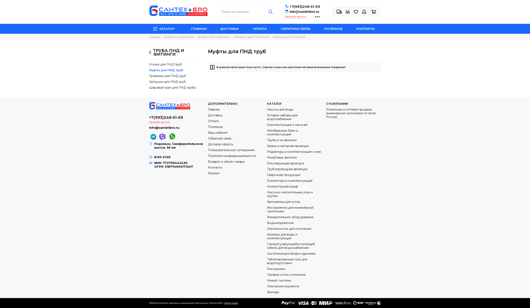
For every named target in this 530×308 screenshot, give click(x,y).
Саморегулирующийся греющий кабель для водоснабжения (291, 246)
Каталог (167, 29)
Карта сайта (231, 303)
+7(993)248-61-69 (305, 7)
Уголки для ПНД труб (165, 64)
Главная (199, 29)
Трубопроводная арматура (287, 169)
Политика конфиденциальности (232, 156)
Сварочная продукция (283, 175)
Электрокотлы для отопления (289, 229)
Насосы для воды (280, 109)
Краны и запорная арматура (288, 146)
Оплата (260, 29)
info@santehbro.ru (304, 11)
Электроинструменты (283, 286)
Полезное (333, 29)
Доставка (229, 29)
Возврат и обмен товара (226, 162)
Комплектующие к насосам (287, 125)
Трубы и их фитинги (282, 140)
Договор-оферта (220, 144)
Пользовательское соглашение (231, 150)
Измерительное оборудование (290, 217)
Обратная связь (296, 29)
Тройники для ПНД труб (167, 76)
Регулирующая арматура (285, 163)
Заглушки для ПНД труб (167, 82)
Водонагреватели (280, 223)
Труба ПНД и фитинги (168, 52)
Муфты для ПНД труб (166, 70)
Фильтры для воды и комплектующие (282, 236)
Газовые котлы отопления (286, 275)
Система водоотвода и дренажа (291, 253)
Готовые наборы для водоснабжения (282, 117)
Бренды (273, 292)
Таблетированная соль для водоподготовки (287, 261)
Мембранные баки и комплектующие (282, 132)
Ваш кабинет (218, 133)
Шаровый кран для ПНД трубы (172, 87)
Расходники (276, 269)
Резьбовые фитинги (282, 157)
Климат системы (279, 280)
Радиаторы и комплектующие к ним (294, 152)
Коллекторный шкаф (282, 186)
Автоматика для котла (283, 202)
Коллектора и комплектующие (290, 181)
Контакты (365, 29)
